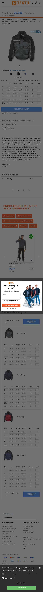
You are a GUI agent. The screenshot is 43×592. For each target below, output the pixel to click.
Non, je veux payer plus (11, 308)
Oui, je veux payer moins (11, 305)
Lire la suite (29, 570)
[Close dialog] (41, 282)
